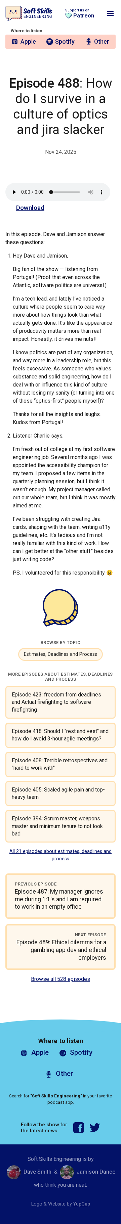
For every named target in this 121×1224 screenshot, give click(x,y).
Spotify (65, 41)
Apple (28, 41)
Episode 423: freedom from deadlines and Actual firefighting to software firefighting (56, 702)
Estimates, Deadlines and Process (60, 654)
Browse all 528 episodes (60, 979)
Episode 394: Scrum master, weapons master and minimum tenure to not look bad (57, 826)
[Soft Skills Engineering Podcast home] (28, 13)
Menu (110, 13)
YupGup (81, 1204)
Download (30, 208)
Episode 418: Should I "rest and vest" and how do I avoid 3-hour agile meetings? (60, 735)
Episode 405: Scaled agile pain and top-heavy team (58, 793)
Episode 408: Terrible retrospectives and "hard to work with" (60, 764)
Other (101, 41)
